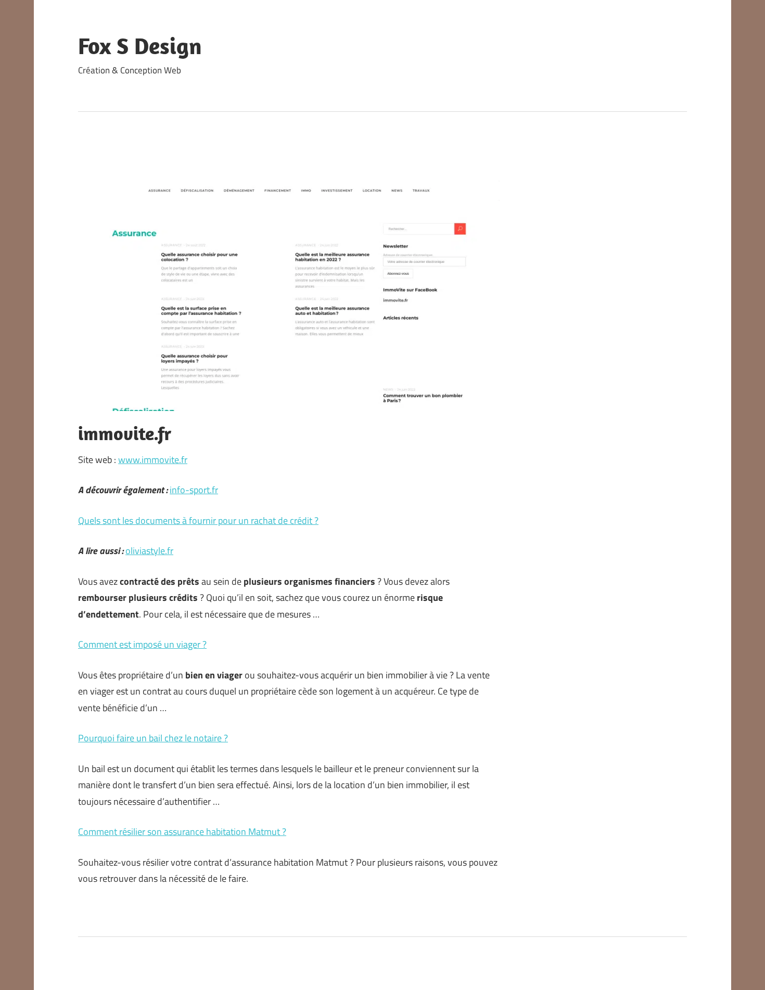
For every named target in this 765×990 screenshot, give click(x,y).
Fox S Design (140, 46)
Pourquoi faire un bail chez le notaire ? (153, 738)
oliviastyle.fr (149, 551)
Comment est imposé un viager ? (142, 644)
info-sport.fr (194, 490)
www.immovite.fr (152, 460)
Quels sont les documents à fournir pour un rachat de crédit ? (198, 520)
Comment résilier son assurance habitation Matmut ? (182, 832)
